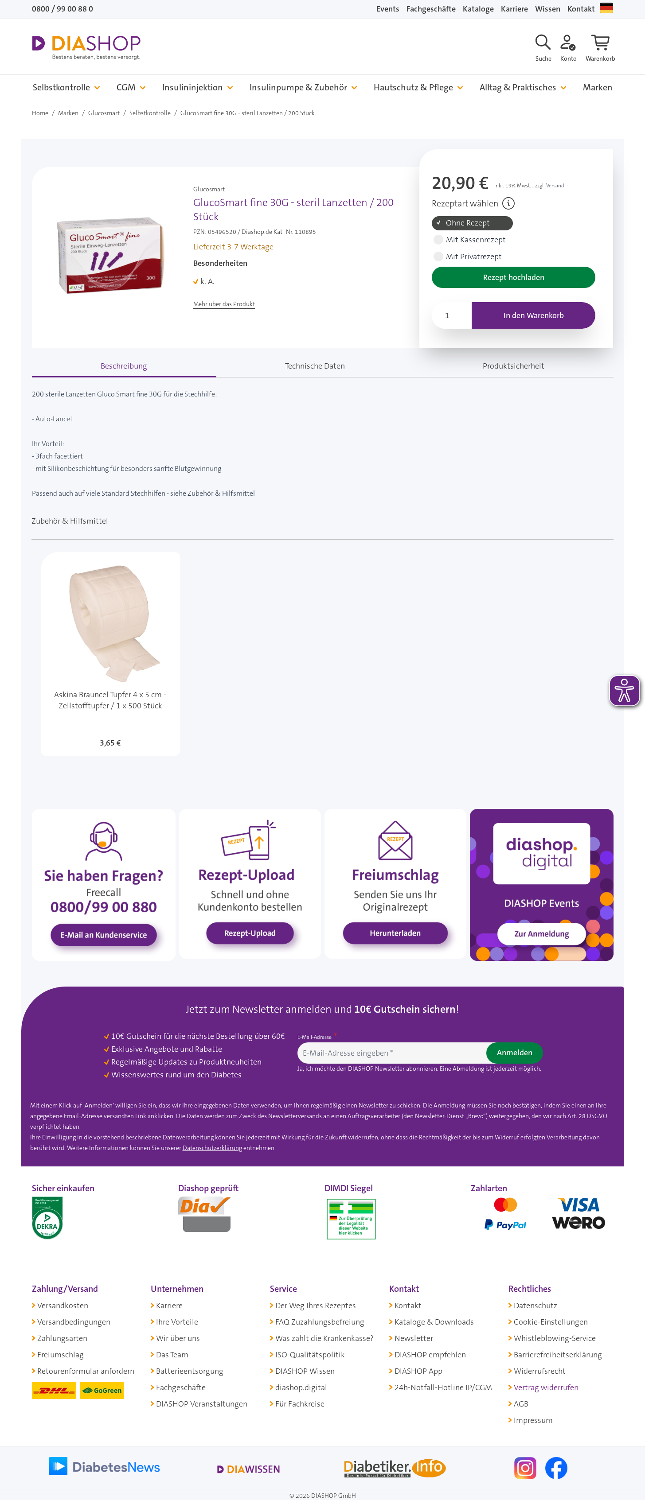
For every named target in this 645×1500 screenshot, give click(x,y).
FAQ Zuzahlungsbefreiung (319, 1322)
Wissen (547, 9)
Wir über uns (178, 1338)
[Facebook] (556, 1467)
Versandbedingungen (73, 1322)
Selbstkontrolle (61, 87)
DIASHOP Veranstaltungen (201, 1404)
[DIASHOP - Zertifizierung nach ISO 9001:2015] (67, 1217)
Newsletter (414, 1338)
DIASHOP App (418, 1371)
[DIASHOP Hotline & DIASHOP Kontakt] (104, 884)
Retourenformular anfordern (85, 1371)
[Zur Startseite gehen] (86, 47)
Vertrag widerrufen (546, 1387)
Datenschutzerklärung (212, 1148)
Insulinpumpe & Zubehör (298, 87)
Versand (555, 185)
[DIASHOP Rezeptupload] (250, 883)
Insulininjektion (192, 87)
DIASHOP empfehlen (430, 1354)
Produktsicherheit (513, 366)
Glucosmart (104, 113)
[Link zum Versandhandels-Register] (351, 1219)
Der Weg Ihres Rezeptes (315, 1305)
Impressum (533, 1420)
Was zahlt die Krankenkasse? (324, 1338)
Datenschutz (535, 1305)
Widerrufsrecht (540, 1371)
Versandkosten (62, 1305)
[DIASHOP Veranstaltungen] (542, 884)
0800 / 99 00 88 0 (62, 9)
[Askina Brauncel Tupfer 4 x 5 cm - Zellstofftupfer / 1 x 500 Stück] (110, 654)
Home (40, 113)
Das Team (172, 1354)
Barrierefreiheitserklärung (558, 1354)
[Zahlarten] (542, 1217)
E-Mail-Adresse (315, 1037)
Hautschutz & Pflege (413, 87)
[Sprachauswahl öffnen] (606, 8)
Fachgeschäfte (431, 9)
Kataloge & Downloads (434, 1322)
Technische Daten (315, 366)
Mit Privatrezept (474, 257)
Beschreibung (124, 366)
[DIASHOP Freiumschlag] (395, 883)
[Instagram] (526, 1467)
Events (387, 9)
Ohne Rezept (468, 223)
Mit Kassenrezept (476, 240)
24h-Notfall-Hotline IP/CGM (443, 1387)
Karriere (514, 9)
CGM (126, 87)
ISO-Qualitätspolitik (310, 1354)
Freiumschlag (60, 1354)
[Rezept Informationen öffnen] (508, 203)
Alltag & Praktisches (518, 87)
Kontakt (581, 9)
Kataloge (478, 9)
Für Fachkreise (299, 1404)
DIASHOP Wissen (305, 1371)
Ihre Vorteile (177, 1322)
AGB (521, 1404)
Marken (598, 87)
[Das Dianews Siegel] (213, 1217)
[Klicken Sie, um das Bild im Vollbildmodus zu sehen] (110, 251)
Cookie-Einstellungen (551, 1322)
